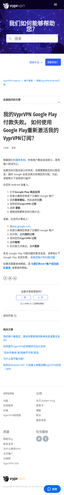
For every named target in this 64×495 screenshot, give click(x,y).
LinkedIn (15, 278)
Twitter (10, 278)
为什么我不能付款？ (14, 358)
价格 (5, 410)
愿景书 (39, 405)
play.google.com (21, 226)
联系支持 (8, 443)
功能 (5, 400)
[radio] (23, 297)
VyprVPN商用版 (12, 415)
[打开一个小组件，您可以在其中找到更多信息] (52, 489)
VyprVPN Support (12, 80)
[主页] (14, 8)
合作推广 (8, 453)
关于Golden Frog (45, 400)
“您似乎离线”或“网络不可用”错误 (21, 352)
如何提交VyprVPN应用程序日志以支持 (24, 346)
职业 (38, 415)
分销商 (7, 458)
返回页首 (8, 315)
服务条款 (41, 420)
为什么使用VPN (12, 448)
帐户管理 (28, 80)
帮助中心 (8, 439)
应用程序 (8, 405)
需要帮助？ (53, 62)
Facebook (5, 278)
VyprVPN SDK (11, 463)
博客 (38, 410)
